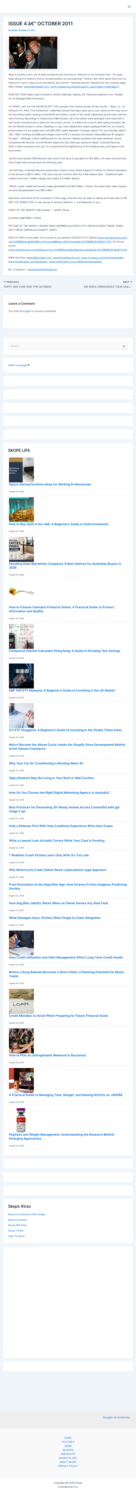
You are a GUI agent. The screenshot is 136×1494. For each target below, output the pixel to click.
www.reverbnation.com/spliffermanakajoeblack (75, 261)
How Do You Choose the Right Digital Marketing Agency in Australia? (59, 792)
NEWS (68, 1446)
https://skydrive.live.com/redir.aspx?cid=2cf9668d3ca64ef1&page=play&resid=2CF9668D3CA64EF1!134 (67, 249)
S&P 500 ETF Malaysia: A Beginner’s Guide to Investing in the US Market (62, 690)
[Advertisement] (68, 1301)
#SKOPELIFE (68, 1454)
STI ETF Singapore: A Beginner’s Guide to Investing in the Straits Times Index (65, 730)
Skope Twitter (16, 1230)
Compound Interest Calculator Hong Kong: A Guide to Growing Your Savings (64, 651)
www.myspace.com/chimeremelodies (102, 257)
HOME (68, 1437)
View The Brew (16, 1236)
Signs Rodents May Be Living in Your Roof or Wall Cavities (51, 778)
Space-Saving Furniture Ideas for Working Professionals (50, 484)
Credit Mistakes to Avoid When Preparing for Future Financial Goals (58, 1015)
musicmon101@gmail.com (42, 269)
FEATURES (68, 1441)
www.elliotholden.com (36, 86)
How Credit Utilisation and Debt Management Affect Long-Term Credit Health (66, 957)
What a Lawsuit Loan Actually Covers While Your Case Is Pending (56, 840)
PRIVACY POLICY (68, 1466)
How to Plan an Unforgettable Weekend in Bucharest (47, 1055)
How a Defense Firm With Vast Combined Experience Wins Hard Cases (61, 826)
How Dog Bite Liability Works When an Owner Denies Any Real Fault (58, 903)
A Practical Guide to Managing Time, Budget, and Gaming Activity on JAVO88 (65, 1095)
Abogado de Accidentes (116, 1417)
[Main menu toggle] (129, 6)
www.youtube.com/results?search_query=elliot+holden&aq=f (84, 86)
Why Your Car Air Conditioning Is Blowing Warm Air (46, 763)
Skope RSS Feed (17, 1225)
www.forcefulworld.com (66, 257)
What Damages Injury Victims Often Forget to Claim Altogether (55, 918)
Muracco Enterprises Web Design (26, 1214)
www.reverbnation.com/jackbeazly (27, 261)
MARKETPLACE (68, 1458)
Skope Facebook (17, 1219)
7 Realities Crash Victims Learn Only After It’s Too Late (49, 855)
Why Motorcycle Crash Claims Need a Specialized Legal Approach (57, 870)
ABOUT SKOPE (68, 1462)
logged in (28, 311)
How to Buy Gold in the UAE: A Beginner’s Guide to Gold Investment (58, 524)
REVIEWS (68, 1450)
